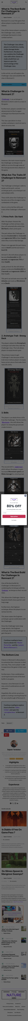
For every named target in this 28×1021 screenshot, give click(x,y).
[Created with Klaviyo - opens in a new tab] (14, 526)
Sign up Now (14, 516)
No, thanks (14, 520)
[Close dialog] (25, 496)
